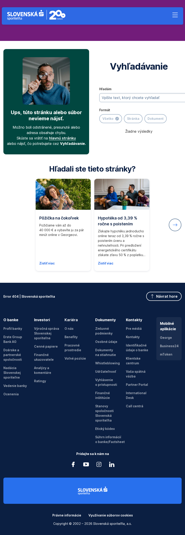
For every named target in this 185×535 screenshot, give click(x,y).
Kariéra (71, 320)
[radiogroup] (133, 118)
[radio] (110, 118)
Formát (104, 110)
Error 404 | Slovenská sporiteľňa (29, 296)
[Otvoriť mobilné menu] (175, 15)
